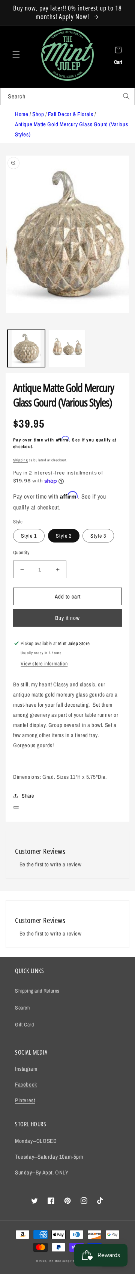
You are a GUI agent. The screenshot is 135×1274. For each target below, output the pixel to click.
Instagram (26, 1069)
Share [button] (28, 795)
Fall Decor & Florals (70, 114)
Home (21, 114)
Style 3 (98, 535)
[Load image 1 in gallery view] (26, 348)
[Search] (126, 96)
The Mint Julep (59, 1261)
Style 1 (29, 535)
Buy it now (67, 618)
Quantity (21, 552)
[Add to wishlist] (16, 807)
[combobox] (67, 96)
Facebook (26, 1084)
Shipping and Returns (37, 990)
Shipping (20, 460)
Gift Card (24, 1024)
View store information (44, 663)
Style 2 (64, 535)
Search (22, 1007)
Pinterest (25, 1100)
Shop (38, 114)
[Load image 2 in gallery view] (67, 348)
